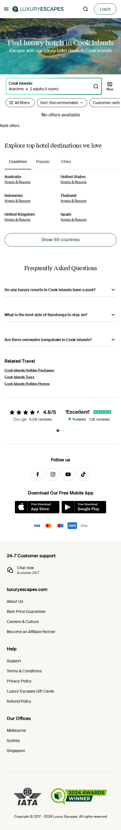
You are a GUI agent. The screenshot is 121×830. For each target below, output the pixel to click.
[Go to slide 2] (63, 430)
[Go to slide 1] (59, 430)
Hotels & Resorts (17, 182)
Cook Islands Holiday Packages (29, 370)
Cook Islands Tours (19, 377)
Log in (105, 9)
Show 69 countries (60, 240)
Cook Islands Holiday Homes (27, 383)
